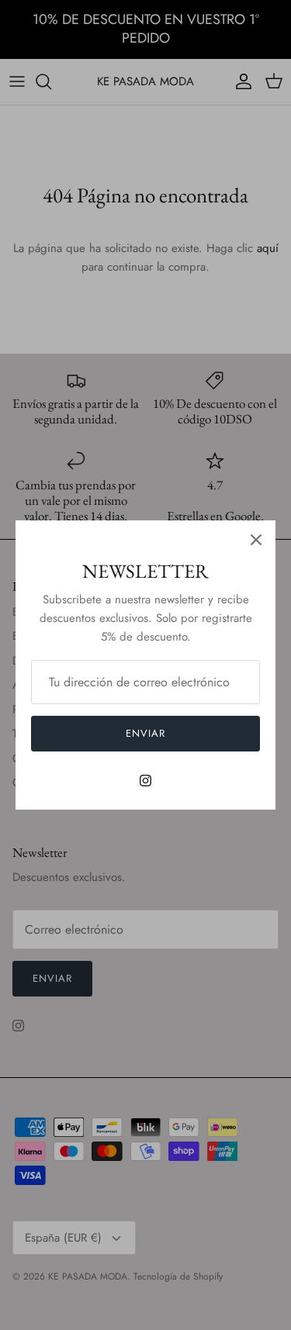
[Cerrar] (256, 540)
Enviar (145, 733)
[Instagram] (145, 780)
